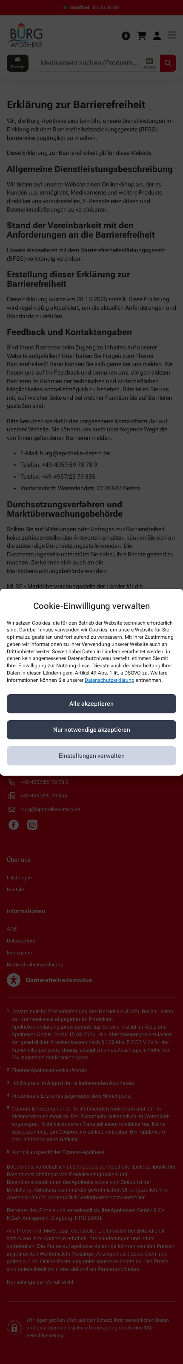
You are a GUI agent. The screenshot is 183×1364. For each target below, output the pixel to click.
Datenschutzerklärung (109, 680)
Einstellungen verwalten (92, 755)
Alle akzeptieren (91, 703)
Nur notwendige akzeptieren (91, 729)
